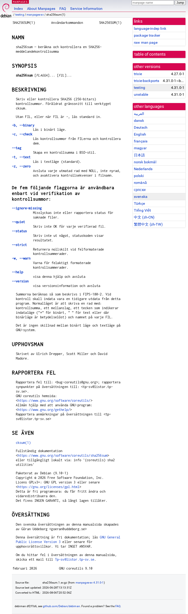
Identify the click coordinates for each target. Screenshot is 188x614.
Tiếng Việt (142, 210)
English (140, 134)
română (140, 182)
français (140, 141)
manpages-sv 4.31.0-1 (90, 582)
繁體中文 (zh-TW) (148, 224)
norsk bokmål (145, 162)
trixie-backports (146, 81)
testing (19, 14)
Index (18, 8)
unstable (141, 94)
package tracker (147, 35)
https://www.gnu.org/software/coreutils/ (54, 400)
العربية (139, 114)
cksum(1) (23, 443)
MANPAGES (20, 1)
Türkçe (139, 203)
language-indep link (150, 28)
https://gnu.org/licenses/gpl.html (48, 487)
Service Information (86, 8)
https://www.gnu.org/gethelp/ (44, 410)
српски (140, 190)
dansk (139, 120)
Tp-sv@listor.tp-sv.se (74, 559)
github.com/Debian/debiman (61, 606)
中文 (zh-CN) (144, 217)
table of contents (150, 54)
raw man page (146, 42)
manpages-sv (35, 14)
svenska (140, 196)
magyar (140, 148)
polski (139, 176)
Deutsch (140, 127)
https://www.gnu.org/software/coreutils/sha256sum (62, 455)
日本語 (139, 155)
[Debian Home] (6, 9)
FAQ (62, 8)
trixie (138, 74)
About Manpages (41, 8)
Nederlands (143, 169)
